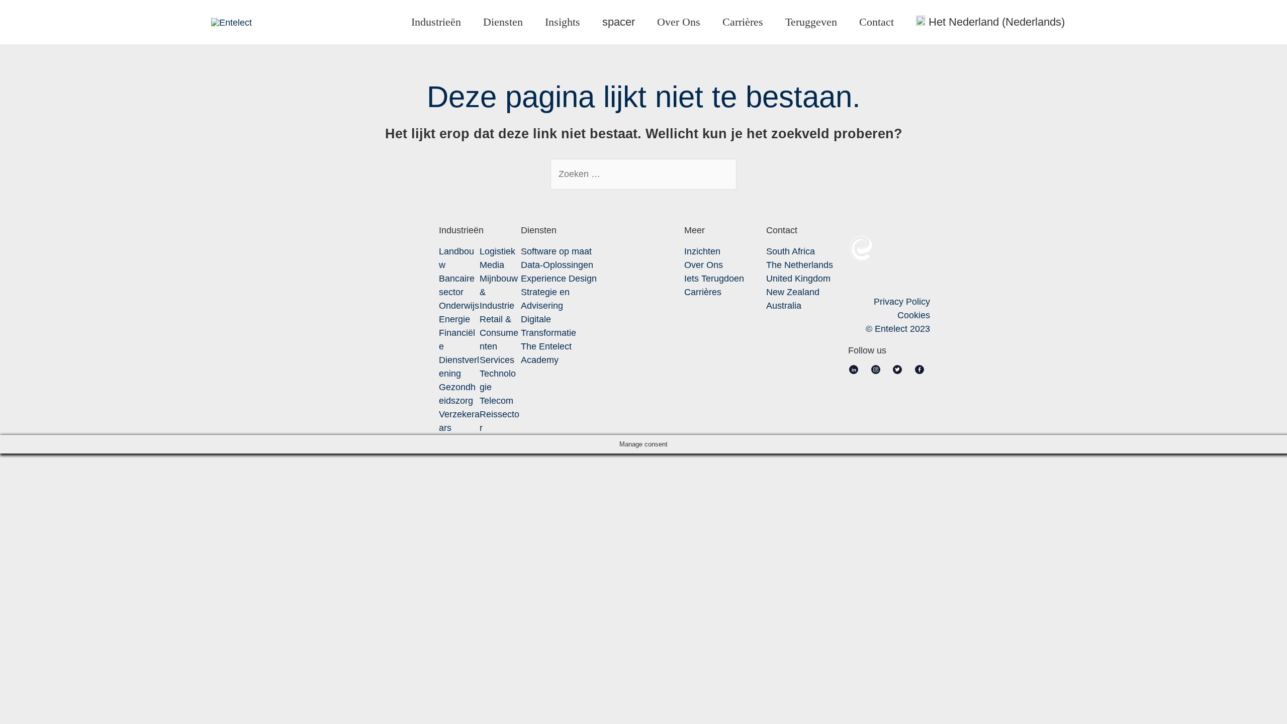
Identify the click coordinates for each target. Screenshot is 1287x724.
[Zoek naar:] (643, 174)
